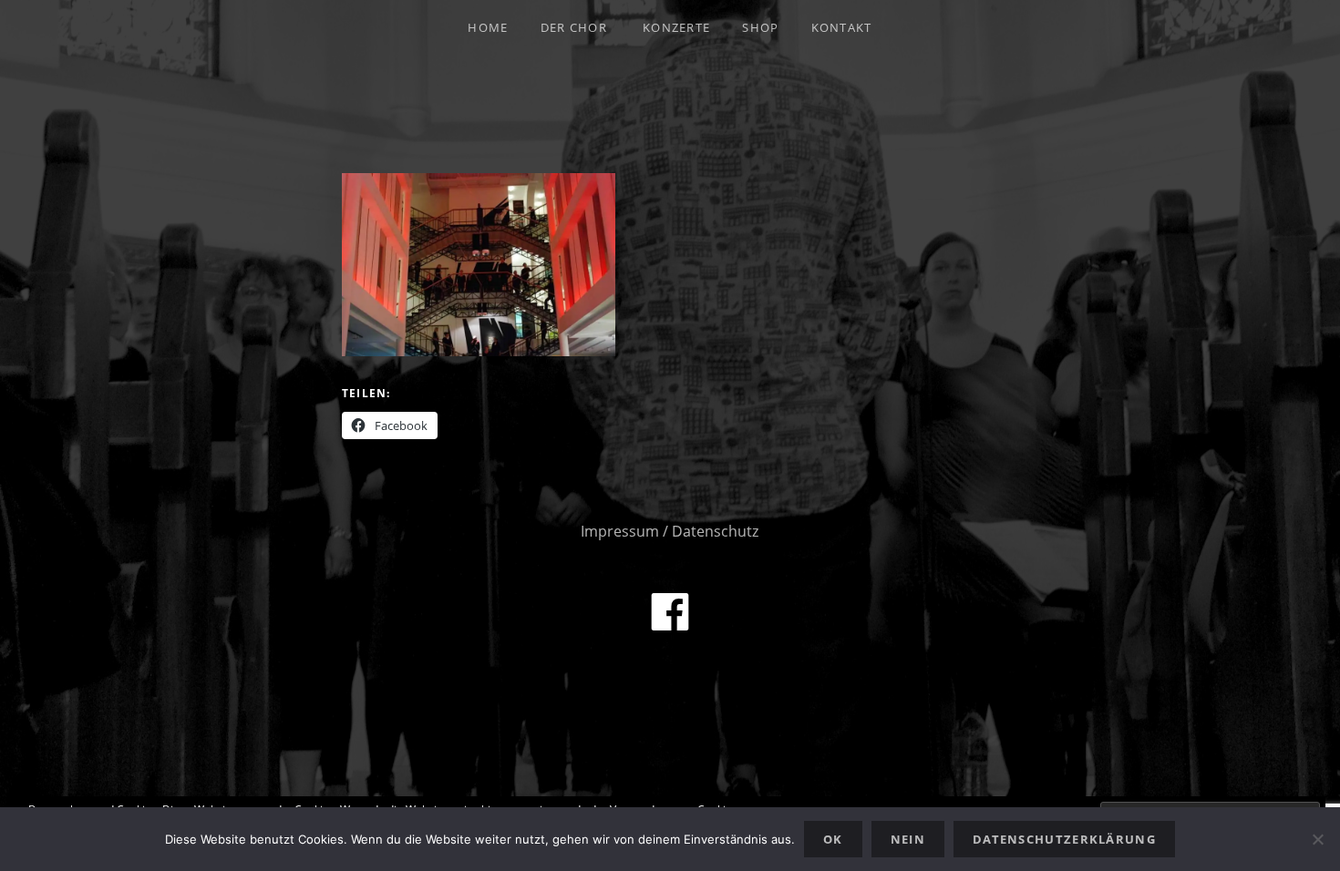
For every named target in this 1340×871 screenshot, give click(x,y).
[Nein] (1317, 839)
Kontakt (841, 27)
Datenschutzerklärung (1064, 839)
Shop (760, 27)
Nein (908, 839)
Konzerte (676, 27)
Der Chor (574, 27)
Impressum (620, 531)
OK (833, 839)
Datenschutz (715, 531)
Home (488, 27)
